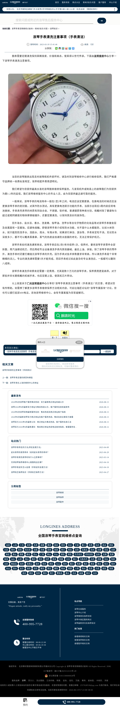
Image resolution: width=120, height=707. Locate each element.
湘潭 (70, 568)
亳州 (113, 564)
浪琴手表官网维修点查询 (22, 29)
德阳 (63, 554)
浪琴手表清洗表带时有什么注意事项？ (27, 457)
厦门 (84, 545)
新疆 (61, 559)
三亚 (20, 559)
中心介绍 (113, 2)
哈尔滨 (28, 550)
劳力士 (31, 681)
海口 (27, 559)
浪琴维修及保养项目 (83, 616)
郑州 (63, 545)
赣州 (34, 559)
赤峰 (99, 559)
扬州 (15, 568)
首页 (57, 2)
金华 (22, 568)
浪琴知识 (54, 29)
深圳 (29, 545)
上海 (15, 545)
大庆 (6, 564)
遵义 (67, 573)
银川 (75, 559)
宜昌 (90, 568)
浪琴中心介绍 (80, 613)
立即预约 (60, 359)
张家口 (29, 564)
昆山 (35, 554)
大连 (6, 550)
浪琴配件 (60, 502)
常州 (65, 564)
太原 (113, 550)
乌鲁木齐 (84, 559)
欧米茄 (91, 681)
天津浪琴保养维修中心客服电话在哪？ (27, 462)
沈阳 (77, 550)
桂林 (38, 573)
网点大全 (76, 2)
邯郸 (21, 554)
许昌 (97, 568)
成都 (42, 545)
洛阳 (29, 568)
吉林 (98, 554)
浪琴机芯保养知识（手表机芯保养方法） (28, 472)
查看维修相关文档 (82, 637)
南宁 (63, 550)
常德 (111, 568)
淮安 (92, 564)
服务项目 (66, 2)
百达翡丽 (40, 681)
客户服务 (102, 2)
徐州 (44, 564)
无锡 (105, 554)
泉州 (24, 573)
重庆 (49, 545)
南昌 (56, 550)
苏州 (92, 550)
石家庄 (85, 550)
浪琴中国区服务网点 (83, 620)
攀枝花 (59, 573)
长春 (99, 550)
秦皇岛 (14, 564)
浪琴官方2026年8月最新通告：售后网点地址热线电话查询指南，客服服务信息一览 (44, 427)
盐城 (81, 573)
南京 (56, 545)
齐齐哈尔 (78, 554)
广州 (22, 545)
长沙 (70, 545)
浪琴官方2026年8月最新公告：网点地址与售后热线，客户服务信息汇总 (41, 422)
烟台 (99, 564)
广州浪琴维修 (34, 283)
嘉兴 (72, 564)
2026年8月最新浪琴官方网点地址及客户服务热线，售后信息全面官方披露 (42, 417)
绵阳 (70, 554)
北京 (8, 545)
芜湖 (112, 554)
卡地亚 (99, 681)
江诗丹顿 (50, 681)
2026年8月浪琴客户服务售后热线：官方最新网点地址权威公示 (37, 402)
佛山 (49, 554)
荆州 (84, 568)
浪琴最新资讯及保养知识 (84, 623)
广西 (42, 554)
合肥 (35, 550)
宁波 (77, 545)
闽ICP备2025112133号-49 (65, 671)
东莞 (90, 545)
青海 (54, 559)
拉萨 (47, 559)
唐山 (15, 554)
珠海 (6, 559)
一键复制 (107, 351)
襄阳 (56, 568)
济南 (42, 550)
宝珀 (65, 681)
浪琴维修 (99, 56)
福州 (13, 550)
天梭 (106, 681)
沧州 (22, 564)
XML (109, 666)
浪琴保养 (60, 497)
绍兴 (106, 564)
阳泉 (113, 559)
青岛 (70, 550)
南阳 (104, 568)
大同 (92, 559)
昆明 (49, 550)
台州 (95, 573)
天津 (35, 545)
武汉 (104, 545)
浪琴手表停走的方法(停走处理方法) (26, 447)
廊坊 (28, 554)
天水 (74, 573)
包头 (106, 559)
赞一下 (55, 338)
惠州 (45, 573)
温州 (37, 564)
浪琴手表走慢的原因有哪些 (21, 378)
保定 (8, 554)
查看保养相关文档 (82, 640)
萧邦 (84, 681)
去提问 (65, 338)
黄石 (49, 568)
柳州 (31, 573)
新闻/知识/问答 (89, 2)
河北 (106, 550)
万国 (77, 681)
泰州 (88, 573)
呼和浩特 (89, 554)
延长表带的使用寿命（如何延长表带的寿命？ (30, 452)
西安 (111, 545)
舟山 (8, 568)
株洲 (63, 568)
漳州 (40, 559)
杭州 (97, 545)
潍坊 (51, 564)
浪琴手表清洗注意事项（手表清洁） (17, 370)
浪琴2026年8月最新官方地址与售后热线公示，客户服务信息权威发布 (40, 407)
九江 (58, 564)
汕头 (13, 559)
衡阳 (42, 568)
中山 (56, 554)
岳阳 (35, 568)
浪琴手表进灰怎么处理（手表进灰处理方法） (30, 467)
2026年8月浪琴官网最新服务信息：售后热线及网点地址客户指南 (38, 412)
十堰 (77, 568)
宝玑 (71, 681)
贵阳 (20, 550)
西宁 (52, 573)
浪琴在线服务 (80, 609)
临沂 (86, 564)
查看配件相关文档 (82, 644)
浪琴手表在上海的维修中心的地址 (24, 383)
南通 (79, 564)
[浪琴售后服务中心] (15, 2)
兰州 (68, 559)
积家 (58, 681)
